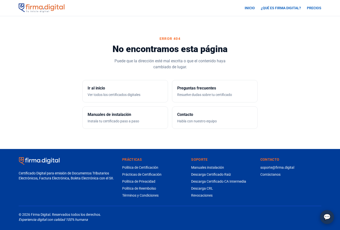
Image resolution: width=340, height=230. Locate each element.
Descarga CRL (202, 188)
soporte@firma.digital (277, 167)
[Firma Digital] (39, 161)
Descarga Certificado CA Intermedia (218, 181)
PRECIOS (314, 8)
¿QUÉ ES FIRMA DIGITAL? (281, 8)
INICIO (250, 8)
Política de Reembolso (139, 188)
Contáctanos (270, 174)
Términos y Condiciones (140, 195)
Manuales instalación (207, 167)
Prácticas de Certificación (142, 174)
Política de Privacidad (138, 181)
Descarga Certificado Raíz (211, 174)
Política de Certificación (140, 167)
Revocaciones (202, 195)
